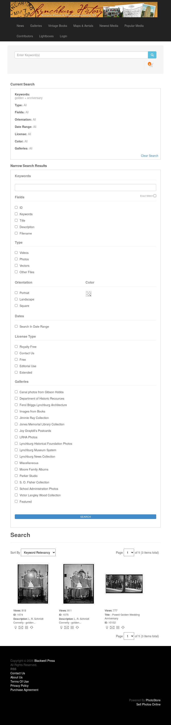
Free (23, 359)
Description (27, 227)
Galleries (36, 25)
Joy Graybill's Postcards (35, 431)
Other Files (27, 272)
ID (21, 207)
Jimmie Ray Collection (34, 418)
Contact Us (27, 353)
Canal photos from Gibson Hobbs (42, 392)
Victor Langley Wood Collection (40, 495)
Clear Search (149, 155)
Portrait (24, 293)
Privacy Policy (19, 685)
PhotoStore (153, 700)
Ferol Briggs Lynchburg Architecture (43, 405)
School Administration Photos (39, 489)
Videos (24, 253)
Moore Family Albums (34, 469)
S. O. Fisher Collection (34, 482)
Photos (24, 259)
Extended (26, 372)
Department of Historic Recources (42, 398)
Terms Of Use (19, 681)
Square (24, 306)
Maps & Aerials (83, 25)
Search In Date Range (34, 326)
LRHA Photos (28, 437)
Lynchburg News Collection (37, 456)
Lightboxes (46, 36)
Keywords (26, 214)
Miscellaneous (29, 463)
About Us (16, 677)
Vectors (24, 265)
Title (22, 220)
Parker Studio (29, 476)
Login (63, 36)
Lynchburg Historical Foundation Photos (46, 443)
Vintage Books (57, 25)
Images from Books (32, 411)
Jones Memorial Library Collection (42, 424)
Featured (26, 501)
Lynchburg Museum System (38, 450)
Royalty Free (28, 347)
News (20, 25)
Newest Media (108, 25)
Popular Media (134, 25)
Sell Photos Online (148, 704)
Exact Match (146, 195)
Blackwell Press (44, 660)
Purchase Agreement (24, 690)
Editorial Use (28, 366)
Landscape (27, 299)
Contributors (25, 36)
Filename (26, 233)
